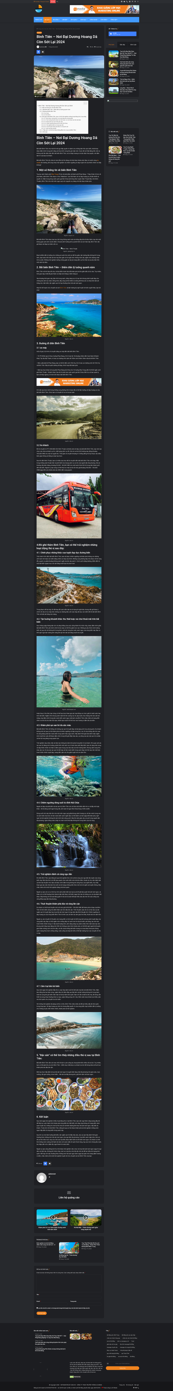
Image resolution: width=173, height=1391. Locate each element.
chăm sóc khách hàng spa (113, 1338)
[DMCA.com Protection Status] (75, 1377)
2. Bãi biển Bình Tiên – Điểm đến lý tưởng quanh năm (56, 109)
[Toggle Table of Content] (84, 103)
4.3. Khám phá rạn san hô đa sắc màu (53, 121)
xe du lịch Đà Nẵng (123, 1356)
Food (132, 1341)
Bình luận (133, 44)
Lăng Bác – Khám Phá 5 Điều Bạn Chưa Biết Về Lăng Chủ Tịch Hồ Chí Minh (128, 89)
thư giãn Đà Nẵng (111, 1356)
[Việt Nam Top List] (39, 8)
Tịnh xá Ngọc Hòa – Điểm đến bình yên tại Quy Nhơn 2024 (127, 81)
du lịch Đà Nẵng (111, 1341)
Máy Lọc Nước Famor (112, 1350)
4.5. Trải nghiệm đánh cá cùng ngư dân (54, 125)
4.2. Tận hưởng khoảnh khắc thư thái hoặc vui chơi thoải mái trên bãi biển (62, 120)
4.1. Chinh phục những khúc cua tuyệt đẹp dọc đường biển (58, 118)
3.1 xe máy (46, 113)
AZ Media (114, 1387)
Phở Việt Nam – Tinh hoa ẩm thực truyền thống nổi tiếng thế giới (74, 1)
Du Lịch (47, 19)
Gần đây (122, 44)
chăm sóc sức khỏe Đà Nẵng (130, 1338)
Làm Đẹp (64, 19)
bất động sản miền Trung (113, 1335)
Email (39, 1301)
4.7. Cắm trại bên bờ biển (50, 128)
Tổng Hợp (113, 19)
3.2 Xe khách (47, 114)
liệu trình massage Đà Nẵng (127, 1344)
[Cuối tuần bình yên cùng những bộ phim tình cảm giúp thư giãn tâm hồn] (114, 64)
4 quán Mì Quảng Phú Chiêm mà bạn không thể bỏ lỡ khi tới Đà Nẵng (128, 72)
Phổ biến (111, 44)
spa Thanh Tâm (125, 1353)
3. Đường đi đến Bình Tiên (49, 111)
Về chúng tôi (129, 1385)
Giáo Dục (83, 19)
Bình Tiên (63, 288)
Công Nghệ (93, 19)
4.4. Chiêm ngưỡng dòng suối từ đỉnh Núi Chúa (55, 123)
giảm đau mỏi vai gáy (112, 1344)
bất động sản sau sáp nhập (128, 1335)
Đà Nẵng (132, 1356)
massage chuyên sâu (112, 1347)
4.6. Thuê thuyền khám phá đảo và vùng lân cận (56, 126)
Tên (38, 1294)
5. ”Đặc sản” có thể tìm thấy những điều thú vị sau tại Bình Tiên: (59, 130)
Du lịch (46, 29)
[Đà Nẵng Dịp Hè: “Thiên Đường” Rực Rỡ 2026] (69, 1247)
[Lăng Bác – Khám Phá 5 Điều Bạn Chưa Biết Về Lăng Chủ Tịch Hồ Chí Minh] (114, 90)
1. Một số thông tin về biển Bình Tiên (51, 107)
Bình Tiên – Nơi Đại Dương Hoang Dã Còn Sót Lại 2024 (56, 105)
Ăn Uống (56, 19)
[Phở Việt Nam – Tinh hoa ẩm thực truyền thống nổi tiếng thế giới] (115, 150)
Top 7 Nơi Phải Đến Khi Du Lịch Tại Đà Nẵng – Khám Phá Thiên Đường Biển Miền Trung (91, 1244)
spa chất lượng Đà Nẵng (113, 1353)
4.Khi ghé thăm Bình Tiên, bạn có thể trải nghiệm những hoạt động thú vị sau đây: (64, 116)
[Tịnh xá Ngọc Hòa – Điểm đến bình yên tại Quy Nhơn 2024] (114, 81)
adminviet (42, 47)
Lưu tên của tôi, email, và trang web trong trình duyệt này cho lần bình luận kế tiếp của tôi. (64, 1308)
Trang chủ (41, 29)
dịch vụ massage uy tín (123, 1341)
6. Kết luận (44, 132)
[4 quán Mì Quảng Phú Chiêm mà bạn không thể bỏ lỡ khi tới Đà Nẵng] (114, 73)
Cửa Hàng (104, 19)
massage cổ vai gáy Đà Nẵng (127, 1347)
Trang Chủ (38, 19)
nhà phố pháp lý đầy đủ (126, 1350)
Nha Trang (55, 174)
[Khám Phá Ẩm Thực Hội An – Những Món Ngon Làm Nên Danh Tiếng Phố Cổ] (86, 1337)
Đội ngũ (136, 1385)
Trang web (73, 1301)
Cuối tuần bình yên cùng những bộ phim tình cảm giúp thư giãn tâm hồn (127, 63)
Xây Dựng (74, 19)
